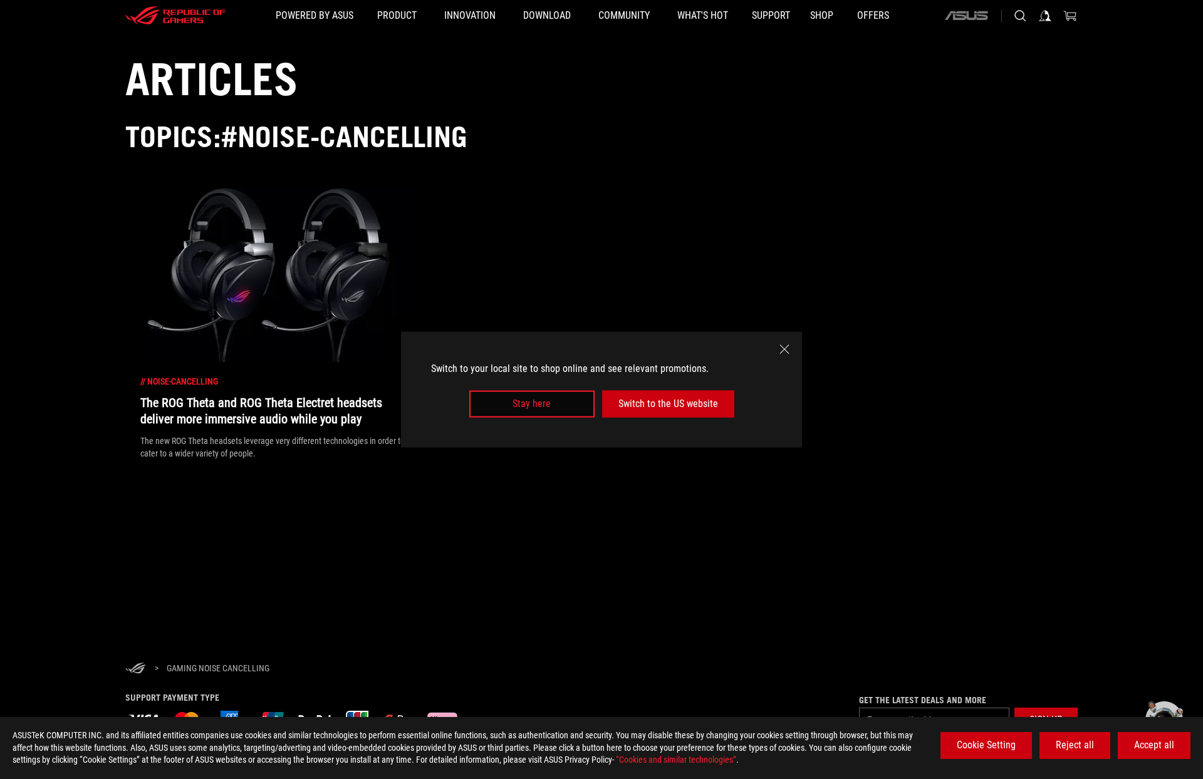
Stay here (532, 404)
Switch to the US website (668, 404)
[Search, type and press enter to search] (1020, 16)
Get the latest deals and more (922, 700)
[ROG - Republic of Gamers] (175, 15)
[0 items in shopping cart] (1070, 15)
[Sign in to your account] (1045, 15)
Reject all (1075, 745)
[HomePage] (135, 669)
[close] (784, 349)
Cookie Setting (986, 745)
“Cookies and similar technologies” (676, 760)
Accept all (1154, 745)
